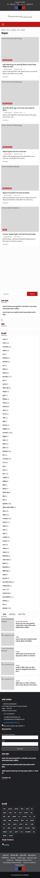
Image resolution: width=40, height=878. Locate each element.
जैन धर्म (4, 414)
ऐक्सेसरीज (5, 358)
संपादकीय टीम (30, 4)
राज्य (4, 545)
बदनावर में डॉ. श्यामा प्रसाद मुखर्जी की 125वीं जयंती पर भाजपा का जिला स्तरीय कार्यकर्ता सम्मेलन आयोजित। (20, 308)
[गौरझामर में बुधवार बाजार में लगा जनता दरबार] (20, 136)
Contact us (10, 860)
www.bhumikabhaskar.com (11, 722)
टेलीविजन (5, 429)
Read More (5, 76)
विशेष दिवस (5, 567)
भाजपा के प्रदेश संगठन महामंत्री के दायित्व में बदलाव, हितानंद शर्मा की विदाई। (19, 313)
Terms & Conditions (29, 862)
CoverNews (16, 875)
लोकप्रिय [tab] (11, 614)
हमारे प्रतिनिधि (6, 597)
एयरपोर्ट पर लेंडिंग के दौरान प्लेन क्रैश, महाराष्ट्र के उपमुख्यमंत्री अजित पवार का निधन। (26, 669)
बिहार (4, 496)
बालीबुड (4, 481)
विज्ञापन (4, 563)
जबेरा (4, 410)
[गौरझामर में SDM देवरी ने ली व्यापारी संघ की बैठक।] (20, 178)
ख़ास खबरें (5, 376)
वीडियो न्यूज (12, 4)
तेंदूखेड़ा (4, 436)
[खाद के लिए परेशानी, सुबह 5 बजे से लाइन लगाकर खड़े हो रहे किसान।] (20, 93)
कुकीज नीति (23, 855)
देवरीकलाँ (9, 188)
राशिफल (5, 548)
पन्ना (4, 462)
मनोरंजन (5, 522)
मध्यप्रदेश (5, 518)
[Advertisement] (20, 269)
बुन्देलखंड (5, 503)
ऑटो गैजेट (5, 362)
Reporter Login (32, 858)
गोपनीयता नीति (14, 855)
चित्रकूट (5, 399)
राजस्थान (5, 541)
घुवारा (4, 395)
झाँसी (4, 421)
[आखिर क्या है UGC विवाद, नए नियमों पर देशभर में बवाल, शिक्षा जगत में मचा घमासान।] (7, 678)
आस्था (4, 339)
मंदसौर (4, 515)
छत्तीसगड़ (5, 406)
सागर (4, 589)
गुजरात (4, 384)
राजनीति (5, 537)
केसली (4, 373)
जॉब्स (4, 418)
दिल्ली (4, 444)
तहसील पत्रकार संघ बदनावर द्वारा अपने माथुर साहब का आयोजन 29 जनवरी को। (20, 772)
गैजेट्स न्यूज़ (6, 388)
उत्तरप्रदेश (5, 347)
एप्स (4, 354)
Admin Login (21, 858)
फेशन (4, 470)
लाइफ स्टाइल (6, 559)
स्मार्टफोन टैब (6, 593)
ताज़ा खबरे (10, 60)
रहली (4, 533)
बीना (4, 500)
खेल (4, 380)
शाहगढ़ (4, 574)
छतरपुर (4, 403)
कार (4, 365)
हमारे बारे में (5, 855)
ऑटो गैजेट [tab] (21, 614)
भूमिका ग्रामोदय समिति (8, 507)
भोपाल (4, 511)
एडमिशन (5, 350)
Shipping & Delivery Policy (23, 860)
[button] (3, 24)
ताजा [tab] (4, 614)
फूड (3, 466)
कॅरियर (4, 369)
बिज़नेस (4, 489)
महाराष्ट (4, 526)
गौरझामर (4, 60)
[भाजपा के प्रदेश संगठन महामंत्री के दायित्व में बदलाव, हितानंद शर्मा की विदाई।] (7, 634)
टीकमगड (5, 425)
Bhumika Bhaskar (8, 69)
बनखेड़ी (4, 477)
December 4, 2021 (18, 112)
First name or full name (8, 734)
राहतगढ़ (4, 552)
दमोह (4, 440)
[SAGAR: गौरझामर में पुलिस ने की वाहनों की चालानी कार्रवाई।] (20, 219)
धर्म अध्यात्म (5, 459)
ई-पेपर (18, 4)
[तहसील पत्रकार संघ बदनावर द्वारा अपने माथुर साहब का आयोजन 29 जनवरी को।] (7, 649)
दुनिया (4, 447)
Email (3, 741)
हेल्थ (4, 604)
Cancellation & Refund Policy (12, 862)
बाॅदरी (4, 485)
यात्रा (4, 530)
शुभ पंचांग (5, 578)
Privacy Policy (20, 865)
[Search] (37, 24)
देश (3, 455)
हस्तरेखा (5, 601)
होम (8, 4)
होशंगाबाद (5, 608)
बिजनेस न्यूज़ (6, 492)
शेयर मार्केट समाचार (7, 582)
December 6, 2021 (18, 69)
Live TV (23, 4)
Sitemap (13, 858)
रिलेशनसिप (5, 556)
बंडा (3, 474)
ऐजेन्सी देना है (5, 858)
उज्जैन (4, 343)
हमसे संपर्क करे (32, 855)
